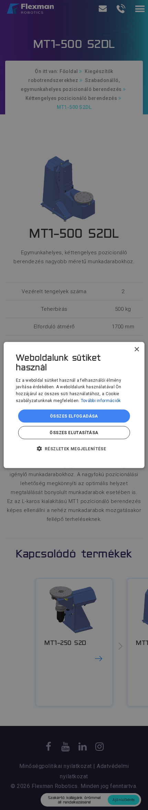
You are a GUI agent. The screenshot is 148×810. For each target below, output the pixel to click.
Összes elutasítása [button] (74, 432)
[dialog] (74, 405)
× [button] (136, 349)
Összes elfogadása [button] (74, 415)
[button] (74, 448)
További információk (101, 400)
